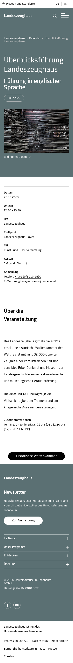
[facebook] (7, 605)
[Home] (18, 15)
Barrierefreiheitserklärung (20, 648)
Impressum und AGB (16, 641)
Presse (52, 648)
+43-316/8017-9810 (28, 276)
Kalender (34, 38)
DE (57, 3)
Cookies (9, 656)
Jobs (42, 648)
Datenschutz (40, 641)
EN (65, 3)
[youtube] (17, 605)
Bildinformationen (15, 157)
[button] (55, 15)
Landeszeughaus (14, 38)
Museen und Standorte (20, 3)
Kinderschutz (59, 641)
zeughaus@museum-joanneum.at (35, 281)
